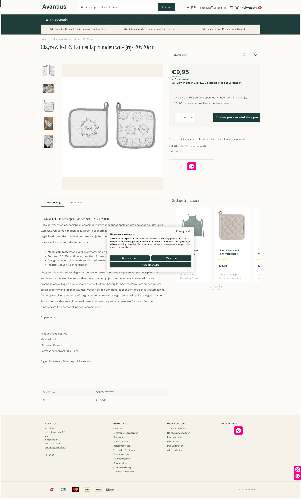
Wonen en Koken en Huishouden (114, 19)
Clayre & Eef (180, 55)
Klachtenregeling (121, 458)
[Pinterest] (53, 455)
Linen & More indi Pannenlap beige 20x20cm (229, 254)
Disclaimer (118, 437)
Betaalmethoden (121, 445)
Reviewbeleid (120, 463)
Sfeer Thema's (164, 19)
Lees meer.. (223, 103)
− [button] (192, 117)
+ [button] (185, 117)
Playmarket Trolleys (248, 19)
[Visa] (87, 489)
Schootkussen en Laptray (142, 19)
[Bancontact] (63, 489)
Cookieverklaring (122, 467)
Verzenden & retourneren (126, 450)
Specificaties (75, 202)
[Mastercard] (75, 489)
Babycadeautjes (87, 19)
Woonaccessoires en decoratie (221, 19)
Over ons (118, 428)
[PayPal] (98, 489)
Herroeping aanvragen (178, 432)
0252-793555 (52, 443)
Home (44, 39)
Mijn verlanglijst (175, 445)
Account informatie (177, 428)
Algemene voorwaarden (125, 432)
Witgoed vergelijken (123, 471)
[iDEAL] (52, 489)
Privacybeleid (183, 231)
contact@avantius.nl (55, 447)
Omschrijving (53, 202)
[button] (213, 287)
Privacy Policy (120, 441)
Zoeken (166, 7)
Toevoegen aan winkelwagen (237, 117)
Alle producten (174, 450)
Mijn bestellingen (175, 437)
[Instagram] (49, 455)
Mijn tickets (173, 441)
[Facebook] (46, 455)
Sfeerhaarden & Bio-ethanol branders (188, 19)
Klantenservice (121, 454)
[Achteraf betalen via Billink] (110, 489)
